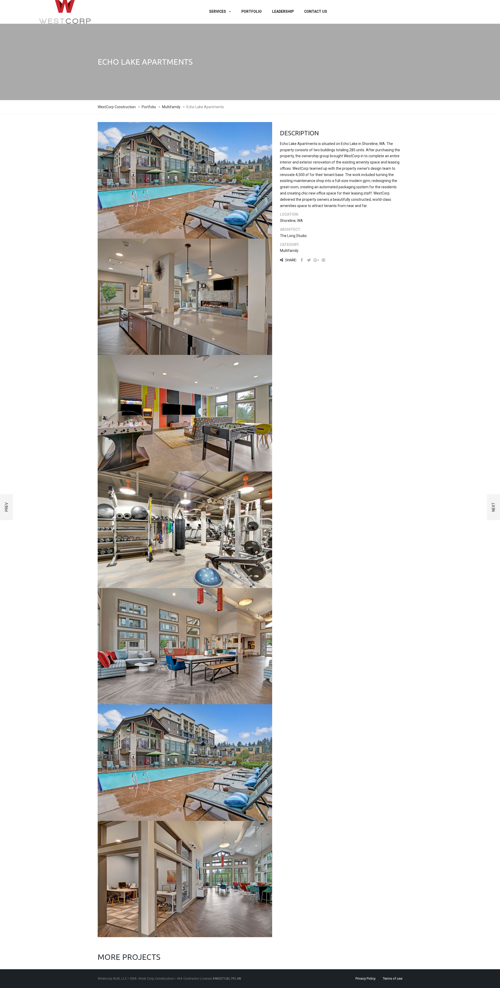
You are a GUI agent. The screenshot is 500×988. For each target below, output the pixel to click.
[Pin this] (323, 260)
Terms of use (392, 978)
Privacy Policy (365, 978)
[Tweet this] (308, 260)
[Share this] (301, 260)
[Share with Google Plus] (316, 260)
